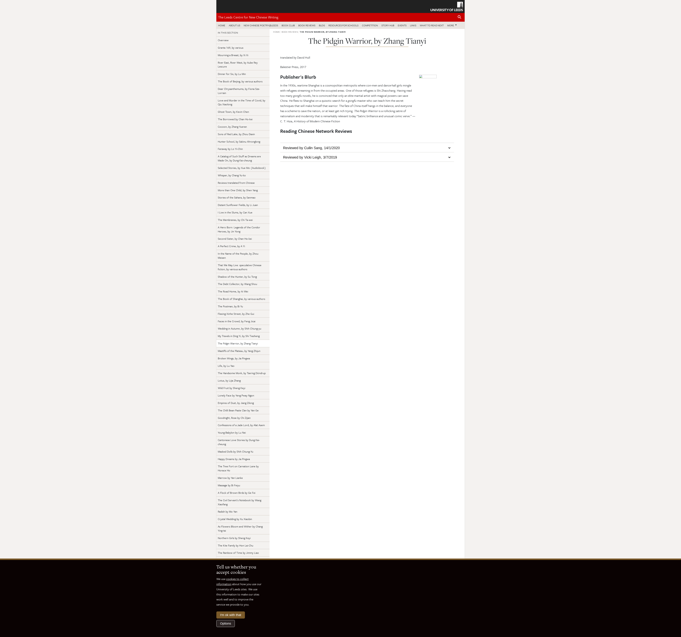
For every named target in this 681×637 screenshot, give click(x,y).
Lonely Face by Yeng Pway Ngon (236, 395)
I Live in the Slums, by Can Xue (235, 212)
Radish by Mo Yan (227, 511)
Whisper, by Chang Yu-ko (232, 175)
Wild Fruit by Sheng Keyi (231, 388)
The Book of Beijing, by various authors (240, 81)
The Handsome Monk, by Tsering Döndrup (242, 373)
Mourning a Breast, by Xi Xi (233, 55)
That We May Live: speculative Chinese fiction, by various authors (239, 267)
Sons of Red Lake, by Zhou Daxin (236, 134)
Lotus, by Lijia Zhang (229, 380)
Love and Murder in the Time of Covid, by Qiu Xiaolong (241, 102)
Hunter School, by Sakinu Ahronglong (239, 141)
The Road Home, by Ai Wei (233, 291)
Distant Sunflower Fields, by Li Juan (238, 205)
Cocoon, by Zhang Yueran (232, 127)
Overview (223, 40)
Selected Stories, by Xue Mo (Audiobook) (242, 168)
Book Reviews (306, 25)
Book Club (288, 25)
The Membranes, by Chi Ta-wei (235, 220)
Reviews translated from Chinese (236, 183)
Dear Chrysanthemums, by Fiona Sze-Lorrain (239, 91)
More (453, 25)
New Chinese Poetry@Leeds (261, 25)
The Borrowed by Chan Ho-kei (235, 119)
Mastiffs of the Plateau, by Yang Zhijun (239, 351)
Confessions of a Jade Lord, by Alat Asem (241, 425)
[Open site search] (459, 17)
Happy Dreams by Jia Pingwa (234, 459)
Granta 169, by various (230, 48)
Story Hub (387, 25)
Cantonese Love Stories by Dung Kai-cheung (239, 442)
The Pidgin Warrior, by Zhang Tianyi (238, 343)
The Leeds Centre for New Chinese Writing (248, 17)
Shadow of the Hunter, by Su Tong (237, 277)
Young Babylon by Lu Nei (232, 432)
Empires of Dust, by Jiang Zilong (236, 403)
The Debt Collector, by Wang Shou (237, 284)
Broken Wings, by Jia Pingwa (234, 358)
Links (413, 25)
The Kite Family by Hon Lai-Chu (235, 545)
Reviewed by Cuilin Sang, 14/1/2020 (311, 147)
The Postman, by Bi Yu (230, 306)
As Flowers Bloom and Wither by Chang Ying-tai (240, 528)
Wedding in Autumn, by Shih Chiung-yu (239, 328)
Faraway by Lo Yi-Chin (230, 149)
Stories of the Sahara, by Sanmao (237, 197)
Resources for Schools (343, 25)
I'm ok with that (230, 615)
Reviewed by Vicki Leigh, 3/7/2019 (310, 157)
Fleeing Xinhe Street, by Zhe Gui (236, 314)
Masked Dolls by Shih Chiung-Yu (235, 451)
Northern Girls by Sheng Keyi (234, 538)
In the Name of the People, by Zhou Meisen (238, 256)
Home (221, 25)
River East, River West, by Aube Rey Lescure (238, 65)
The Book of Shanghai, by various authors (241, 299)
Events (402, 25)
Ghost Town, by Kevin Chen (233, 112)
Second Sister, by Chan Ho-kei (235, 239)
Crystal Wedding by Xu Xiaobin (235, 519)
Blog (322, 25)
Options (225, 623)
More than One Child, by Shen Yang (238, 190)
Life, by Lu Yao (226, 366)
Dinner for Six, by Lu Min (232, 74)
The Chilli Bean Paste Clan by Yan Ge (238, 410)
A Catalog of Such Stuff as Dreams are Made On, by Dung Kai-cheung (239, 158)
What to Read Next (432, 25)
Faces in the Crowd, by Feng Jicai (236, 321)
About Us (234, 25)
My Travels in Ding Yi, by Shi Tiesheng (239, 336)
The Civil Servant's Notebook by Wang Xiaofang (239, 502)
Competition (370, 25)
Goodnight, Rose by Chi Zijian (234, 418)
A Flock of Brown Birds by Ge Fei (236, 493)
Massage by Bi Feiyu (229, 485)
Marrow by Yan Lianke (230, 478)
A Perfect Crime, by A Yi (231, 246)
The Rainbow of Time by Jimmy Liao (238, 553)
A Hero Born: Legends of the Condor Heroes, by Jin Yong (239, 229)
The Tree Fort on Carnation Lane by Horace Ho (238, 468)
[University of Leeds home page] (446, 6)
